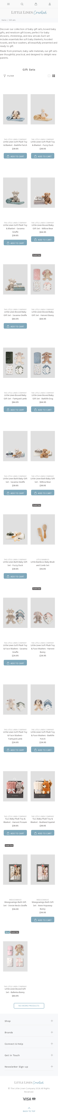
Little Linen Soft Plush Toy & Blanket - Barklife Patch (15, 143)
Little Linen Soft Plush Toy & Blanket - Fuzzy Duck (43, 143)
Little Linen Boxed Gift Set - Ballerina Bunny (15, 990)
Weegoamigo (15, 899)
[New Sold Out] (15, 956)
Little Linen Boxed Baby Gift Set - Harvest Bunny (43, 313)
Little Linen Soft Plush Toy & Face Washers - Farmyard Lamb (15, 735)
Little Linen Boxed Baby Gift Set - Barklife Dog (43, 397)
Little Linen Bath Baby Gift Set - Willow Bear (43, 480)
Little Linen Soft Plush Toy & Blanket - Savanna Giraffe (15, 229)
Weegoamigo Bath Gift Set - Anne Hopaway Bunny (43, 906)
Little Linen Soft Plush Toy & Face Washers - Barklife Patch (43, 735)
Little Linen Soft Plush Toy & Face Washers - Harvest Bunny (43, 649)
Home (4, 20)
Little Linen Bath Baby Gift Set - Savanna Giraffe (15, 480)
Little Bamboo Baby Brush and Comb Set (43, 563)
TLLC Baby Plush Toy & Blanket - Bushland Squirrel (43, 820)
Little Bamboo (42, 559)
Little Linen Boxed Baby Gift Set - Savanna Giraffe (15, 313)
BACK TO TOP (29, 1111)
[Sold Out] (43, 279)
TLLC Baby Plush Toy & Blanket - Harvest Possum (15, 820)
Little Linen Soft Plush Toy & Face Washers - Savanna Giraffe (15, 649)
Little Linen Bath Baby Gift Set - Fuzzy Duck (15, 563)
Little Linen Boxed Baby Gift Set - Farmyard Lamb (15, 397)
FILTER (10, 76)
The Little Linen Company (15, 139)
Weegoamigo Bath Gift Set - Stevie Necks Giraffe (15, 904)
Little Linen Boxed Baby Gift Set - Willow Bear (43, 227)
